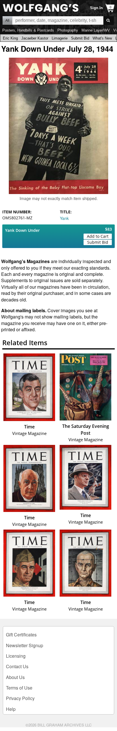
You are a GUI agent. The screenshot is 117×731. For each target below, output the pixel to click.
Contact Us (17, 666)
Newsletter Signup (24, 645)
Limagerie (60, 38)
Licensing (16, 656)
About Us (15, 677)
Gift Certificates (21, 634)
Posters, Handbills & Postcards (28, 30)
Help (11, 709)
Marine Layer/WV (96, 30)
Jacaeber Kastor (34, 38)
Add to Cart (97, 236)
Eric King (10, 38)
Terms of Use (19, 687)
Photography (67, 30)
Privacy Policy (20, 698)
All (7, 20)
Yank (64, 218)
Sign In (96, 8)
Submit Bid (80, 38)
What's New (102, 38)
